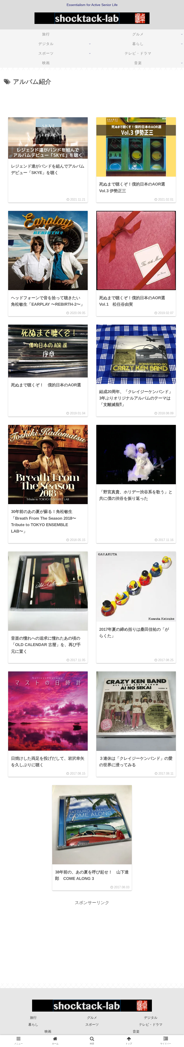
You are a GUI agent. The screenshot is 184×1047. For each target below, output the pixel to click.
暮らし (33, 1024)
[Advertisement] (92, 100)
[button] (169, 641)
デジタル (150, 1017)
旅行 (33, 1017)
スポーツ (92, 1024)
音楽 (136, 1031)
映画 (48, 1031)
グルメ (92, 1017)
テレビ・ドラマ (150, 1024)
